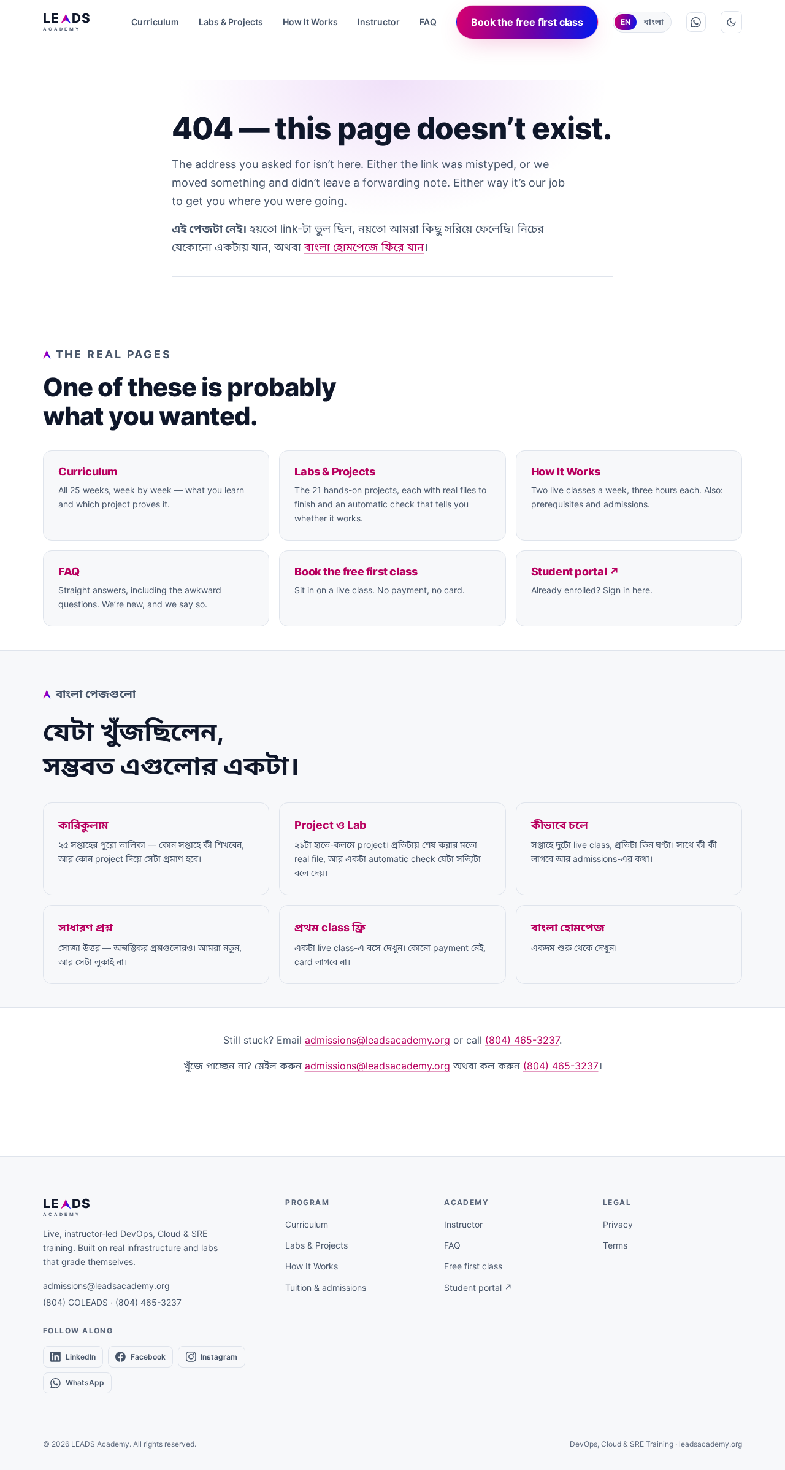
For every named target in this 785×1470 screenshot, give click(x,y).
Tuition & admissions (325, 1287)
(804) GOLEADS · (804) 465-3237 (112, 1302)
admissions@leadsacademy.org (377, 1040)
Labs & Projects (231, 22)
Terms (615, 1245)
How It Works (310, 22)
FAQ (428, 22)
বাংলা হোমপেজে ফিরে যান (364, 247)
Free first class (473, 1266)
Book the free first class (527, 22)
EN (625, 21)
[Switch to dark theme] (731, 22)
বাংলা (654, 21)
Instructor (379, 22)
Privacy (618, 1224)
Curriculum (155, 22)
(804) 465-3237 (522, 1040)
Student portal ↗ (478, 1287)
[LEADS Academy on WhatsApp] (696, 22)
